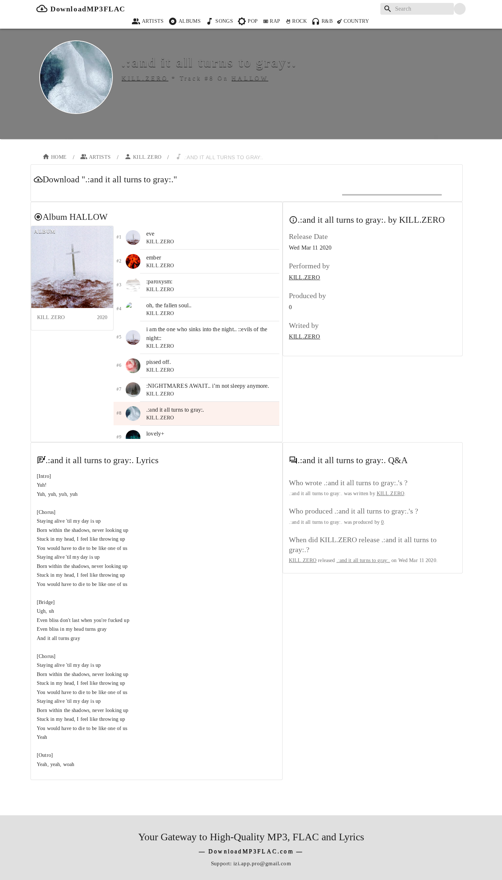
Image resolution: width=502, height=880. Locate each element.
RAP (275, 21)
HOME (59, 157)
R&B (327, 21)
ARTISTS (100, 157)
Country (356, 21)
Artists (153, 21)
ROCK (299, 21)
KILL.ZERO (147, 157)
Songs (224, 21)
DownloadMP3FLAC (87, 9)
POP (253, 21)
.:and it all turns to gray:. (363, 560)
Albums (190, 21)
